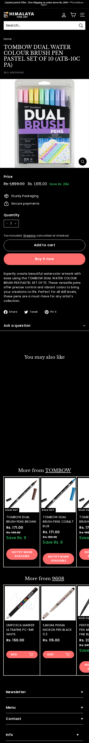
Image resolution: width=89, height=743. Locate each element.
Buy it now (44, 258)
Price (8, 176)
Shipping (29, 235)
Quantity (12, 215)
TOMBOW (58, 470)
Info (42, 734)
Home (7, 39)
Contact (44, 718)
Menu (44, 707)
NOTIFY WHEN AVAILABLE (22, 554)
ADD (14, 452)
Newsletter (44, 692)
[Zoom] (83, 162)
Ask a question (17, 325)
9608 (58, 578)
